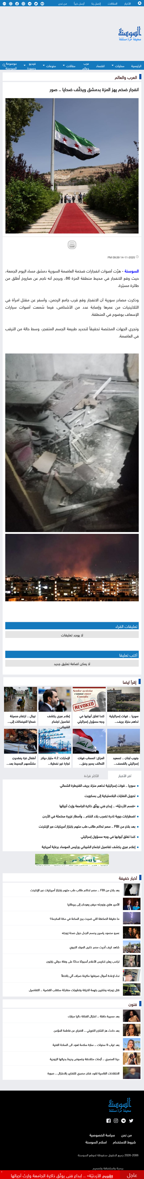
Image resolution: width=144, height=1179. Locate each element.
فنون (133, 1003)
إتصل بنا (96, 3)
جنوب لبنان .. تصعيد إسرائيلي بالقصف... (126, 760)
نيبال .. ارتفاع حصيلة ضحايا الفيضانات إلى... (22, 718)
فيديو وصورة (31, 65)
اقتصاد (100, 65)
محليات (119, 65)
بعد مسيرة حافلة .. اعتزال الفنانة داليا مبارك (93, 1015)
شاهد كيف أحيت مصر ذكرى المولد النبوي (94, 946)
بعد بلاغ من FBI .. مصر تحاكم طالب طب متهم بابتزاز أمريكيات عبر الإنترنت (87, 826)
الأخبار (127, 3)
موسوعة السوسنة (11, 65)
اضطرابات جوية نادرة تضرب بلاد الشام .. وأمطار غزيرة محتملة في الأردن (88, 815)
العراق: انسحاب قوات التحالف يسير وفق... (91, 760)
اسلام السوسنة (96, 1141)
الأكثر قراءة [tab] (91, 775)
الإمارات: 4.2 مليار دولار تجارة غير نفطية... (55, 760)
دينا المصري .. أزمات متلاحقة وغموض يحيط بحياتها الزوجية (84, 1058)
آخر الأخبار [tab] (124, 775)
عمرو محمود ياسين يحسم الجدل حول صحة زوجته (90, 932)
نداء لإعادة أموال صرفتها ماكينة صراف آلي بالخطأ (90, 975)
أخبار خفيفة (128, 877)
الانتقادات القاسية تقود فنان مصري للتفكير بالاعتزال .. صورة (83, 1072)
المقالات (112, 3)
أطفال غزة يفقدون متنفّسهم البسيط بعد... (21, 760)
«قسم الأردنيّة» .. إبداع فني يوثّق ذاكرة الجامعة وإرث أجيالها (97, 805)
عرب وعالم (85, 65)
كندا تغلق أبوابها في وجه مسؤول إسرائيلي (90, 718)
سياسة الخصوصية (102, 1134)
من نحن (62, 3)
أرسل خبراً (79, 3)
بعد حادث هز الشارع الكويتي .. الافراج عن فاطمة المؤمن (86, 1030)
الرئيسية (136, 65)
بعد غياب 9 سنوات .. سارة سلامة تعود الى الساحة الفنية (86, 1044)
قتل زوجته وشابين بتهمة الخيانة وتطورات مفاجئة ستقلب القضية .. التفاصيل (74, 989)
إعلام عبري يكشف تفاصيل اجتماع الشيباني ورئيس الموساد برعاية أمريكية (88, 846)
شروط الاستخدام (124, 1141)
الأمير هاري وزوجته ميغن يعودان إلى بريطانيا (93, 904)
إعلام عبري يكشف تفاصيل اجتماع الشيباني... (58, 721)
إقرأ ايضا (129, 681)
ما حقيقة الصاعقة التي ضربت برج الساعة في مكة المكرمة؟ (84, 918)
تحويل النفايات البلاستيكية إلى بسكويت (110, 795)
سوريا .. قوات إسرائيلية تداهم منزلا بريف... (124, 718)
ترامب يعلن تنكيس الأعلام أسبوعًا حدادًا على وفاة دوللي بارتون (82, 961)
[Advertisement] (51, 33)
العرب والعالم (126, 76)
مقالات (70, 65)
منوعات (51, 65)
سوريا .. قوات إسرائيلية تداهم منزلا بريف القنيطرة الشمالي (97, 785)
